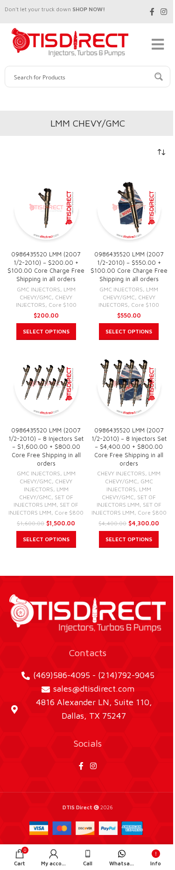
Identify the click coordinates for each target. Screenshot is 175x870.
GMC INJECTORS (38, 289)
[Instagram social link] (164, 12)
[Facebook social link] (152, 12)
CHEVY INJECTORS (44, 301)
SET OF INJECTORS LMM (43, 501)
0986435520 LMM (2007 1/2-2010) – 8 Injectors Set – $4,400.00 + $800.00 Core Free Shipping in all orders (129, 447)
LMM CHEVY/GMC (48, 293)
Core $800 (69, 512)
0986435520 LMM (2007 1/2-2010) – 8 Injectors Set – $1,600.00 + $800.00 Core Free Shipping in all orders (46, 447)
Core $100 (63, 304)
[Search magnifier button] (159, 76)
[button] (46, 331)
